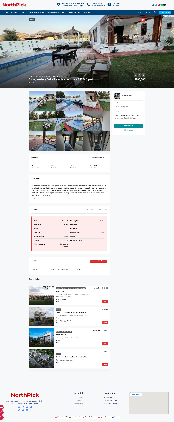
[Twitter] (31, 407)
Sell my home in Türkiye (36, 12)
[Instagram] (164, 5)
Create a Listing (165, 12)
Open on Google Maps (99, 261)
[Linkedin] (27, 410)
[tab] (143, 20)
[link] (41, 295)
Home (6, 12)
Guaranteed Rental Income (55, 12)
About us (79, 397)
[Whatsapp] (161, 5)
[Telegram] (156, 5)
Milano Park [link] (60, 291)
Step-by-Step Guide (73, 12)
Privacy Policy (79, 404)
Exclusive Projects (67, 288)
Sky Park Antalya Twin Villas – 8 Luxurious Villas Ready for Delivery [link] (78, 357)
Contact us (86, 12)
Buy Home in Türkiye (17, 12)
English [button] (146, 12)
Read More (34, 199)
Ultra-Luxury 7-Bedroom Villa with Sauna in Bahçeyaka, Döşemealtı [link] (78, 312)
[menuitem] (155, 12)
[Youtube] (159, 5)
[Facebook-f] (23, 407)
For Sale (58, 288)
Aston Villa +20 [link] (61, 335)
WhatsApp (129, 130)
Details (105, 301)
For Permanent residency (79, 288)
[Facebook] (153, 5)
